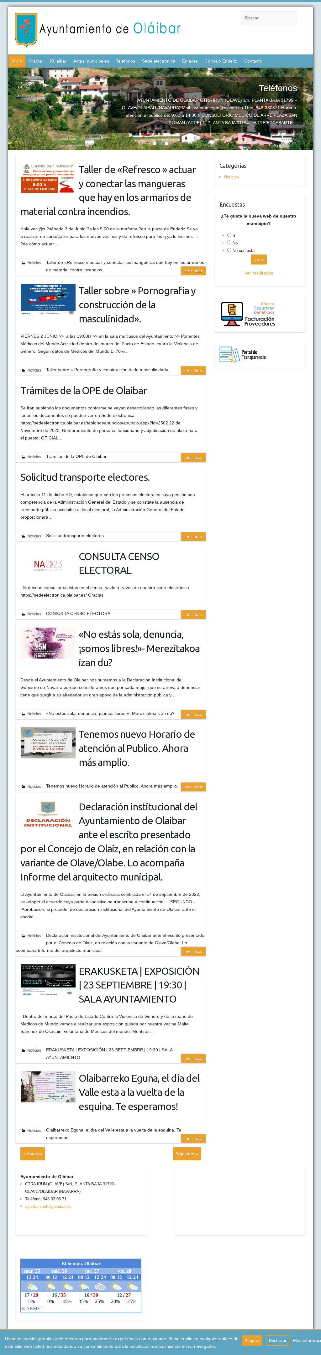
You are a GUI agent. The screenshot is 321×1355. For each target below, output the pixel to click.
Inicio (17, 61)
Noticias (34, 263)
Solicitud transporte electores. (85, 477)
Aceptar (252, 1340)
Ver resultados (259, 272)
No (235, 243)
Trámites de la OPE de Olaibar (83, 390)
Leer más (193, 270)
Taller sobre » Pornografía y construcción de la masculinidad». (137, 304)
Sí (235, 235)
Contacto (253, 61)
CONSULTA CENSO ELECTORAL (119, 563)
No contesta (244, 250)
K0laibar (58, 61)
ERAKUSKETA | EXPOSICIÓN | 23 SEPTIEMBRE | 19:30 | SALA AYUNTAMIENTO (139, 985)
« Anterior (32, 1153)
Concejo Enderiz (221, 61)
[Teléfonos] (160, 71)
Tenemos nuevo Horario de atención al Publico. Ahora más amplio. (137, 748)
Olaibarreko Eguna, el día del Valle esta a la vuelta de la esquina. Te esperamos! (139, 1092)
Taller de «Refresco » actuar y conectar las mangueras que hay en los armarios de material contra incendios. (108, 190)
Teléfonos (125, 61)
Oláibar (36, 61)
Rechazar (277, 1340)
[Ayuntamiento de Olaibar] (100, 31)
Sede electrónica (158, 61)
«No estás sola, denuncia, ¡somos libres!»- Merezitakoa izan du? (139, 648)
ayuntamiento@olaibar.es (48, 1206)
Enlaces (190, 61)
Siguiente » (187, 1153)
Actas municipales (91, 61)
